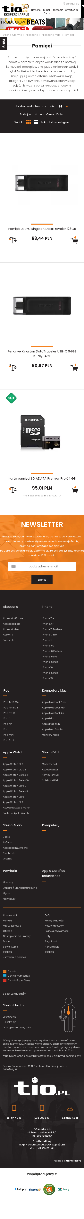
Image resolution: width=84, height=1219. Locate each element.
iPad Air (7, 724)
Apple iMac (48, 718)
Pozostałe (8, 640)
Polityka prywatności (57, 931)
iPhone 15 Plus (50, 673)
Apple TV (8, 634)
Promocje (57, 10)
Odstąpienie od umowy (17, 936)
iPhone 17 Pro (49, 634)
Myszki (7, 893)
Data (59, 114)
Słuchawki (9, 853)
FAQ (47, 915)
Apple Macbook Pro (53, 707)
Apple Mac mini (51, 724)
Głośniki (7, 858)
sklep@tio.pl (70, 1118)
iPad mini (8, 734)
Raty (47, 936)
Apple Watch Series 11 (15, 775)
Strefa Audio (12, 825)
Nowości (36, 10)
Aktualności (10, 915)
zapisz (42, 580)
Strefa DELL (50, 752)
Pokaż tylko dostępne (55, 122)
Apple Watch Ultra (13, 796)
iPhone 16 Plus (50, 662)
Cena (50, 114)
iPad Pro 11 (8, 740)
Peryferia (10, 871)
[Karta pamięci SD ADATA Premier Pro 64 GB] (42, 433)
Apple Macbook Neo (53, 702)
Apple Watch (13, 752)
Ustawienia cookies (14, 957)
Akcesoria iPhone (13, 618)
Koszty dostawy (54, 925)
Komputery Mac (54, 690)
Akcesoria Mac (12, 629)
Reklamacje (52, 946)
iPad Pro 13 (9, 713)
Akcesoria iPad (12, 623)
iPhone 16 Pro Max (52, 651)
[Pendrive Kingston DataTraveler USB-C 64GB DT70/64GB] (42, 305)
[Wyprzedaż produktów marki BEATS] (42, 24)
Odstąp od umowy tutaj (17, 1027)
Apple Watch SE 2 (13, 802)
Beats (6, 836)
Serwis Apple (10, 946)
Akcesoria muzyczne (15, 847)
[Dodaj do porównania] (13, 240)
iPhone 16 (47, 667)
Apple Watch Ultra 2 (14, 785)
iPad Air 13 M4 (11, 702)
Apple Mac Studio (52, 729)
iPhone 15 (47, 678)
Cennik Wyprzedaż (18, 975)
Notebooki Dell (50, 780)
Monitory (8, 882)
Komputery (50, 825)
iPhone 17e (48, 618)
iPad (6, 690)
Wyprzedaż (71, 10)
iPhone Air (47, 623)
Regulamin (51, 941)
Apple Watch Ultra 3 (14, 769)
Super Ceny (46, 11)
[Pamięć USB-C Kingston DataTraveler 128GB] (42, 183)
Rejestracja (9, 1022)
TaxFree (7, 951)
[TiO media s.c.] (42, 1086)
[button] (6, 24)
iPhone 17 (47, 640)
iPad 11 (6, 718)
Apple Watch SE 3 (13, 764)
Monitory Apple (50, 734)
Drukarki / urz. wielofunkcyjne (20, 887)
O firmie (7, 931)
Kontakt (7, 920)
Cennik (11, 971)
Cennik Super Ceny (18, 980)
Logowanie (9, 1016)
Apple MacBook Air (53, 713)
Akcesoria (10, 606)
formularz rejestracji (50, 551)
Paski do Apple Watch (16, 813)
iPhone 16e (48, 645)
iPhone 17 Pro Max (52, 629)
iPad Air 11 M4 (10, 707)
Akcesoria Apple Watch (16, 807)
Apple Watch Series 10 (16, 780)
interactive (73, 1160)
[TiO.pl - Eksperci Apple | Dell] (15, 9)
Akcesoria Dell (50, 769)
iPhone (47, 606)
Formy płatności (54, 920)
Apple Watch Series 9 (15, 791)
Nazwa (39, 114)
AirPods (7, 842)
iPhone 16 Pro (49, 656)
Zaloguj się (72, 3)
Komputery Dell (51, 775)
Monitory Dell (49, 764)
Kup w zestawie (12, 925)
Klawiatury (9, 898)
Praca (6, 941)
